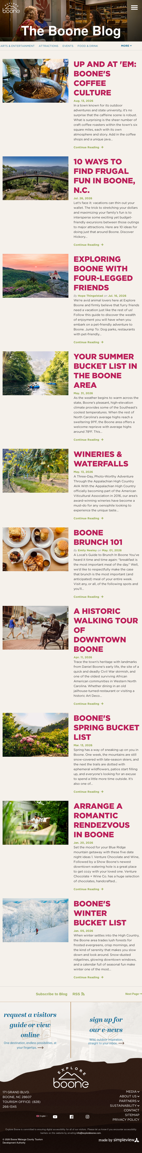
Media (131, 1091)
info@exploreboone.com (89, 1133)
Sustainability (123, 1105)
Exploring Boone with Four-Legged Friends (103, 273)
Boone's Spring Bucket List (106, 727)
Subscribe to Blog (51, 994)
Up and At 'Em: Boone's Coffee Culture (105, 78)
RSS (76, 994)
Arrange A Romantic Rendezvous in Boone (102, 820)
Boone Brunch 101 (98, 537)
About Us (128, 1096)
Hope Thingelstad (90, 295)
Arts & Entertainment (17, 46)
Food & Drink (88, 46)
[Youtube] (55, 1117)
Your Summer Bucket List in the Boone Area (105, 371)
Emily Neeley (87, 550)
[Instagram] (87, 1117)
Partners (128, 1101)
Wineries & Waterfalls (101, 458)
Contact (131, 1110)
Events (68, 46)
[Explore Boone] (11, 7)
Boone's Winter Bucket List (100, 913)
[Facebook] (71, 1117)
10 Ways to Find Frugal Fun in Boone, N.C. (104, 176)
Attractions (48, 46)
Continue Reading (87, 147)
